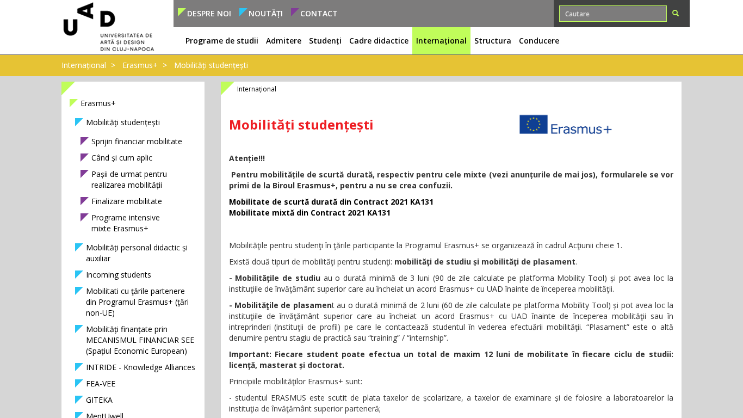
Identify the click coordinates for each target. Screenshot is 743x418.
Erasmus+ (140, 65)
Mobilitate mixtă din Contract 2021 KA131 (310, 212)
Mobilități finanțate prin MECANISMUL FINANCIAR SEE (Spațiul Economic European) (140, 340)
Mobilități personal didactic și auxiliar (137, 252)
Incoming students (118, 274)
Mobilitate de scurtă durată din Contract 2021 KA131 (331, 201)
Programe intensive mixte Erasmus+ (125, 222)
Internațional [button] (441, 40)
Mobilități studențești (123, 122)
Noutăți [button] (266, 13)
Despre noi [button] (209, 13)
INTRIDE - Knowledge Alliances (140, 367)
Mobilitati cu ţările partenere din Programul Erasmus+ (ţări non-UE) (137, 302)
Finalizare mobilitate (126, 201)
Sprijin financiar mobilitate (136, 141)
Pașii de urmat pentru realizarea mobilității (129, 179)
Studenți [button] (325, 40)
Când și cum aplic (121, 157)
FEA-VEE (100, 383)
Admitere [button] (283, 40)
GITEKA (99, 400)
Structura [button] (492, 40)
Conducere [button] (539, 40)
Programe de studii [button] (221, 40)
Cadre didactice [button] (378, 40)
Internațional (83, 65)
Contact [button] (319, 13)
